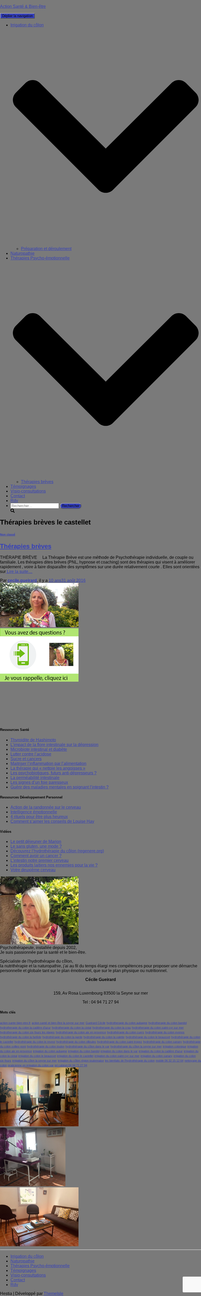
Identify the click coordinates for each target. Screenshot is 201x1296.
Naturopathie (22, 253)
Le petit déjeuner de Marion (35, 841)
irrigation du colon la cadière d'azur (161, 1051)
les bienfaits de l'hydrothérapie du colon (130, 1060)
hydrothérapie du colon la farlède (20, 1037)
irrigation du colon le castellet (75, 1055)
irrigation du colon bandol (83, 1051)
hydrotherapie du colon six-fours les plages (27, 1032)
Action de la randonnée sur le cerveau (45, 807)
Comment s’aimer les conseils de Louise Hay (52, 821)
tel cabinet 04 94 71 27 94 (71, 1065)
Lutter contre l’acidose (30, 754)
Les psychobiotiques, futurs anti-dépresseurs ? (53, 773)
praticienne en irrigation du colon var (31, 1065)
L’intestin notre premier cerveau (39, 860)
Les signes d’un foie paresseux (39, 782)
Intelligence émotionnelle (33, 812)
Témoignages (23, 486)
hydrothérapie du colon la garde (62, 1037)
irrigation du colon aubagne (50, 1051)
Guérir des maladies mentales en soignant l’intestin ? (59, 787)
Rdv (14, 500)
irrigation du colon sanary (156, 1055)
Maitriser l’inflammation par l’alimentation (48, 763)
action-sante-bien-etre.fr (15, 1022)
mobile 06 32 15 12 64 (169, 1060)
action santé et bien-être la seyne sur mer (58, 1022)
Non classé (7, 534)
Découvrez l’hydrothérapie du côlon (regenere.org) (57, 851)
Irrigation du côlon (27, 1256)
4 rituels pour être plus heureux (39, 816)
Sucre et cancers (26, 759)
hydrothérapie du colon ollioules (76, 1041)
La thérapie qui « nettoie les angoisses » (47, 768)
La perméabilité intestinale (34, 777)
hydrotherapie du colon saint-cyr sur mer (158, 1027)
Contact (17, 496)
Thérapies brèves (37, 481)
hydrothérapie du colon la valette (104, 1037)
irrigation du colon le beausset (37, 1055)
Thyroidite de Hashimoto (33, 740)
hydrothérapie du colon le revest (34, 1041)
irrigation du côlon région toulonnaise (81, 1060)
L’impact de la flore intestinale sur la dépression (54, 744)
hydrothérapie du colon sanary (162, 1041)
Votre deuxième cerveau (32, 870)
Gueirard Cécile (95, 1022)
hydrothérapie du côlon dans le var (87, 1046)
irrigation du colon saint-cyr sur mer (116, 1055)
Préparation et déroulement (46, 248)
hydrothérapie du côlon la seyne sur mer (136, 1046)
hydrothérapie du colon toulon (45, 1046)
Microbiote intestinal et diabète (38, 749)
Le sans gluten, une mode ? (36, 846)
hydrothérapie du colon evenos (165, 1032)
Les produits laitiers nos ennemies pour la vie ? (54, 865)
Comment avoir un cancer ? (36, 855)
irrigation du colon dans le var (119, 1051)
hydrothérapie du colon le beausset (148, 1037)
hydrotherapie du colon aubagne (127, 1022)
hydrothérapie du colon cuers (125, 1032)
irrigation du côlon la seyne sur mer (34, 1060)
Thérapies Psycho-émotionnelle (40, 1266)
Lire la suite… (19, 571)
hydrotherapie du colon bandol (167, 1022)
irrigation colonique (174, 1046)
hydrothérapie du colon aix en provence (81, 1032)
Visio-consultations (28, 491)
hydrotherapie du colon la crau (111, 1027)
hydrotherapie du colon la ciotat (71, 1027)
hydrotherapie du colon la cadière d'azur (25, 1027)
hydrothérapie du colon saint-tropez (119, 1041)
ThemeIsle (53, 1293)
